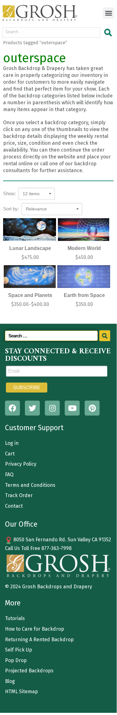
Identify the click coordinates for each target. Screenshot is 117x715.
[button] (108, 13)
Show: (9, 193)
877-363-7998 (56, 548)
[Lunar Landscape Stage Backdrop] (29, 229)
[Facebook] (12, 408)
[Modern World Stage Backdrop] (83, 229)
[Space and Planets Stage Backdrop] (29, 276)
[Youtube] (72, 408)
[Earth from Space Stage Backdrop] (83, 276)
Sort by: (11, 208)
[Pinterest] (92, 408)
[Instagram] (52, 408)
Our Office (21, 524)
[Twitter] (32, 408)
